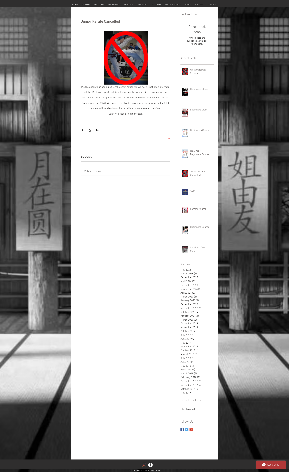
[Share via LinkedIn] (97, 130)
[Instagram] (144, 465)
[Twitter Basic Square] (186, 429)
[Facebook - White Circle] (150, 465)
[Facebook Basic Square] (182, 429)
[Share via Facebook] (82, 130)
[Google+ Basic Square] (191, 429)
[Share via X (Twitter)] (90, 130)
